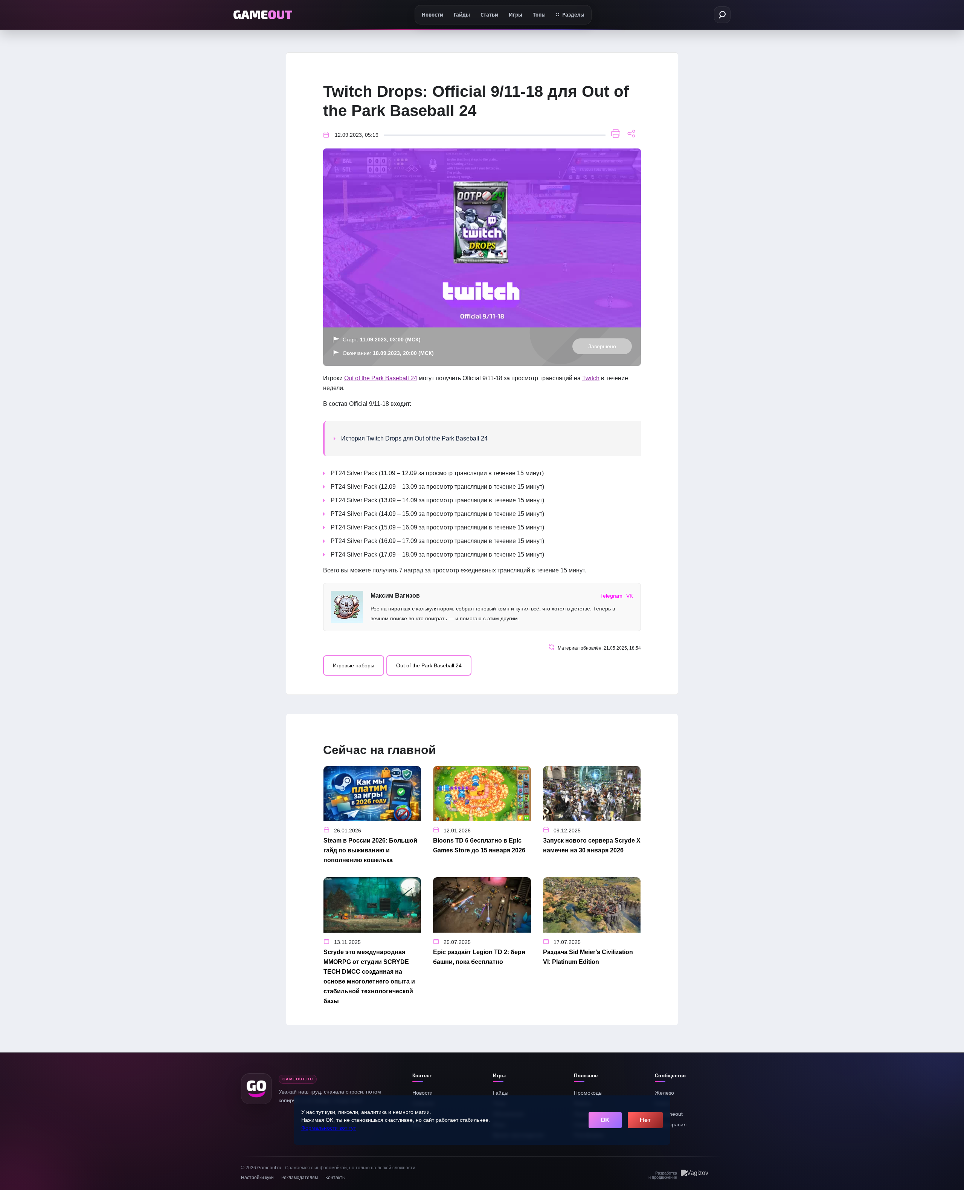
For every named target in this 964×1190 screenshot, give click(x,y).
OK (605, 1120)
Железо (664, 1093)
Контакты (335, 1177)
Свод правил (670, 1124)
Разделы (573, 14)
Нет (645, 1120)
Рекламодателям (299, 1177)
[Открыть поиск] (722, 14)
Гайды (500, 1093)
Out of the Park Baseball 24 (380, 378)
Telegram (611, 596)
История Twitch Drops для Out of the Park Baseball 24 (414, 438)
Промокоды (588, 1093)
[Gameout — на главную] (262, 14)
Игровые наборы (353, 665)
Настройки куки (257, 1177)
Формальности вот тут (328, 1128)
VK (629, 596)
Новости (422, 1093)
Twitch (590, 378)
